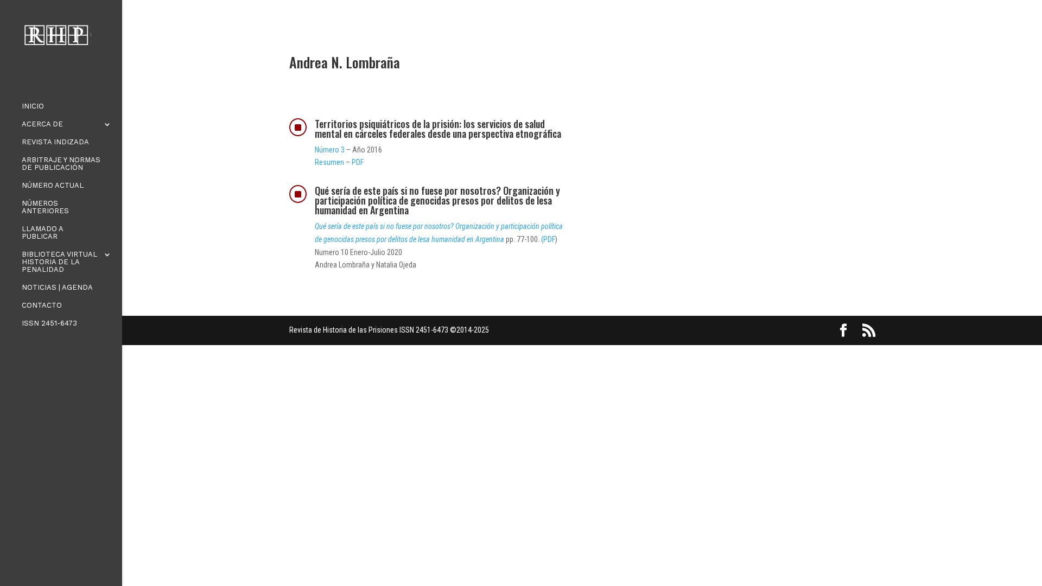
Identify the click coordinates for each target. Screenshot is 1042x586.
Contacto (42, 305)
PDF (357, 162)
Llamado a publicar (42, 232)
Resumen (329, 162)
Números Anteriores (45, 207)
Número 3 (330, 149)
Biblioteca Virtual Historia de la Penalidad (59, 262)
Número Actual (53, 185)
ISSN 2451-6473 (49, 323)
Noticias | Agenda (57, 287)
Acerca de (42, 124)
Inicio (33, 106)
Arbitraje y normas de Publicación (61, 163)
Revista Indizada (55, 142)
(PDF (548, 239)
